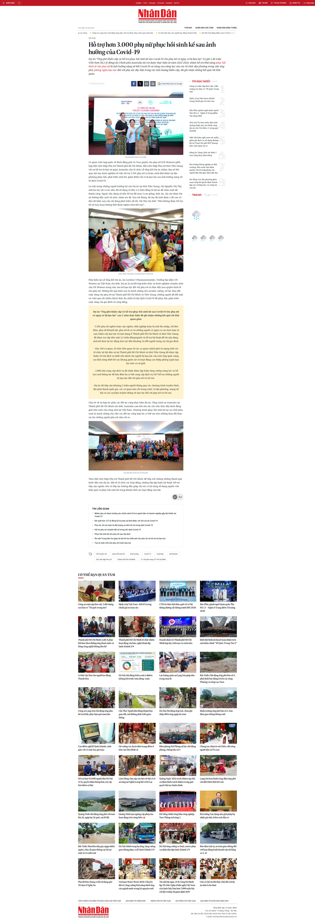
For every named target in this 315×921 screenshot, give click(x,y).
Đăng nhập (310, 3)
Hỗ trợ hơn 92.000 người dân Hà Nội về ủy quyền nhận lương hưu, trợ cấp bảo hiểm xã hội (95, 782)
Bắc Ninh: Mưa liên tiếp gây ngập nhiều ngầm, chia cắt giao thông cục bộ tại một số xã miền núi (96, 849)
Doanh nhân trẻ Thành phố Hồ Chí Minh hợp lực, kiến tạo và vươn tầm (175, 641)
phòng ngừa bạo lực (105, 70)
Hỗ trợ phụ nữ (101, 554)
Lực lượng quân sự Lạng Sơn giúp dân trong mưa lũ (177, 677)
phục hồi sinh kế (118, 554)
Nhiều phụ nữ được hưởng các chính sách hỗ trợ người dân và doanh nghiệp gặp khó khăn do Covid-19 (135, 515)
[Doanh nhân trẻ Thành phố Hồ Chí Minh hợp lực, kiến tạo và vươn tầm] (177, 626)
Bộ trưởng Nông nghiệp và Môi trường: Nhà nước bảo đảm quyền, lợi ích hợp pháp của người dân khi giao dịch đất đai (203, 168)
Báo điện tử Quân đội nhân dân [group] (214, 901)
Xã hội (92, 38)
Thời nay (188, 28)
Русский (160, 3)
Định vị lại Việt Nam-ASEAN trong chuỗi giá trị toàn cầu (202, 99)
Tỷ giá (207, 194)
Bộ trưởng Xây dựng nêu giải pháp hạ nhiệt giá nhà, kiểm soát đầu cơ (217, 816)
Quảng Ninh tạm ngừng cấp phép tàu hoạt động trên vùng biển (136, 816)
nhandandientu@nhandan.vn (225, 916)
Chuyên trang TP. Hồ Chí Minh (154, 559)
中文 (145, 3)
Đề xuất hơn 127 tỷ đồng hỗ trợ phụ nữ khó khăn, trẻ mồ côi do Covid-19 (126, 521)
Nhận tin (296, 3)
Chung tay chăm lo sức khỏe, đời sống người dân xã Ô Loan (217, 748)
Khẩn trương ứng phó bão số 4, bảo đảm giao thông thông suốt (216, 712)
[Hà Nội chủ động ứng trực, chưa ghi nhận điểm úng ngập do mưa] (177, 697)
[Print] (153, 83)
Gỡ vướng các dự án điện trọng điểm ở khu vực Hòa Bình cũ (136, 748)
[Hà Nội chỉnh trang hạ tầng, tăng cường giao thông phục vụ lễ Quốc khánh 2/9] (137, 833)
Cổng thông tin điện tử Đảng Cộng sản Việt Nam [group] (99, 901)
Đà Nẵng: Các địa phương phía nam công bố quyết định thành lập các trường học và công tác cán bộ (203, 183)
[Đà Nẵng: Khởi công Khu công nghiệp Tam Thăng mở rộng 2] (177, 801)
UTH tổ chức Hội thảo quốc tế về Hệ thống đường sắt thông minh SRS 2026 (177, 606)
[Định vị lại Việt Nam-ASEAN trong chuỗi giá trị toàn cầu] (137, 591)
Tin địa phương (280, 3)
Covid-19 (147, 554)
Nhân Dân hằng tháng (227, 28)
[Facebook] (133, 83)
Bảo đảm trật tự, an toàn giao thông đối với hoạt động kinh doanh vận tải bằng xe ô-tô (218, 849)
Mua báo (252, 3)
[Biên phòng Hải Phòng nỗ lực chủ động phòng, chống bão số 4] (177, 733)
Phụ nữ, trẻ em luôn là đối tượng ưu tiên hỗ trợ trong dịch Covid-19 (124, 525)
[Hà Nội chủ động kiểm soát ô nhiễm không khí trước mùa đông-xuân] (137, 662)
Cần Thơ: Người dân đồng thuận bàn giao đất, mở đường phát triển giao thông (136, 714)
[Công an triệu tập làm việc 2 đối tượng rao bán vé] (96, 591)
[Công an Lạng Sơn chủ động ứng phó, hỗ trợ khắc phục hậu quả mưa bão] (96, 697)
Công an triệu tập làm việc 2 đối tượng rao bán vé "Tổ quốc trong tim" (204, 89)
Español (169, 3)
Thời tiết (197, 194)
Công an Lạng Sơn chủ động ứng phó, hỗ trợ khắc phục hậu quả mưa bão (95, 712)
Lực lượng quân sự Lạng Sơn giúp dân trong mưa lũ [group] (215, 33)
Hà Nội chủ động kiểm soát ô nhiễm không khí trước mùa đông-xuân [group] (160, 33)
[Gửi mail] (146, 83)
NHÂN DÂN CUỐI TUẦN (204, 28)
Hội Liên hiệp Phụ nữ (104, 559)
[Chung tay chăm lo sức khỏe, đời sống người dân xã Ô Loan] (218, 733)
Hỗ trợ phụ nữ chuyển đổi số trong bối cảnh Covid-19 (118, 529)
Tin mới (265, 3)
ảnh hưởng (134, 554)
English (138, 3)
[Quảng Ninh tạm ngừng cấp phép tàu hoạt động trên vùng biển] (137, 801)
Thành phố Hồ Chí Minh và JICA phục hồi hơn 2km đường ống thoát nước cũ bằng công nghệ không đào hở (96, 643)
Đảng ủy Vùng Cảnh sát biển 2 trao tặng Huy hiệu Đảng (202, 153)
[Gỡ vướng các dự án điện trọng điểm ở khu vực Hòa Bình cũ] (137, 733)
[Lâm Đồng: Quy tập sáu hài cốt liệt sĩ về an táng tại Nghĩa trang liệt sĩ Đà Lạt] (137, 765)
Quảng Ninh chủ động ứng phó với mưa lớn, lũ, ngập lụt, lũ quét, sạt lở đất (96, 816)
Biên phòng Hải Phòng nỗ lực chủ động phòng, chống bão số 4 (177, 748)
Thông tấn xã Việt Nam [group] (160, 901)
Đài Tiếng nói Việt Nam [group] (186, 901)
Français (152, 3)
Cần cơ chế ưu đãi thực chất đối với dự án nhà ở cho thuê (217, 883)
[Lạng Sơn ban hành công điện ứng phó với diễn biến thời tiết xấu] (218, 765)
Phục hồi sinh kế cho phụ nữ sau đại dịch (112, 534)
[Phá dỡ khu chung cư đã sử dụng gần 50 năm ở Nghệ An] (96, 868)
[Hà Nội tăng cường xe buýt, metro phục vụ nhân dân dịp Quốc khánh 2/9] (177, 833)
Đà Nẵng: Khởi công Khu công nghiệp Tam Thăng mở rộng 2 (176, 816)
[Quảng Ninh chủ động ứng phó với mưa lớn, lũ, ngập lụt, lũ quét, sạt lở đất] (96, 801)
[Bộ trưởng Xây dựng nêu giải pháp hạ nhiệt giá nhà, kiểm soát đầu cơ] (218, 801)
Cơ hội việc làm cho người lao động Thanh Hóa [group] (108, 33)
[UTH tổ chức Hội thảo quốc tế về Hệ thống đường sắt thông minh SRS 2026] (177, 591)
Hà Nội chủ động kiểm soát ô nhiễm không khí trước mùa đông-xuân (135, 677)
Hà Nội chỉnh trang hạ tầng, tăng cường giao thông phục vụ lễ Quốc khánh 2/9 (137, 848)
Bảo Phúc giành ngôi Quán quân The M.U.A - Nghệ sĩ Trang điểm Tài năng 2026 (204, 113)
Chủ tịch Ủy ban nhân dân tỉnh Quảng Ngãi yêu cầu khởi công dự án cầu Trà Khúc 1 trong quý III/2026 (203, 126)
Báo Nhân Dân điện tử (157, 16)
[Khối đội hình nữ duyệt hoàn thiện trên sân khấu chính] (218, 626)
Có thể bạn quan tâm (96, 575)
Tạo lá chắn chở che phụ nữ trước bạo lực (113, 543)
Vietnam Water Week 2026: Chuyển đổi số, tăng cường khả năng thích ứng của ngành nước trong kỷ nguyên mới (136, 885)
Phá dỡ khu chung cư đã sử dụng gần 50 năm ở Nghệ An (95, 883)
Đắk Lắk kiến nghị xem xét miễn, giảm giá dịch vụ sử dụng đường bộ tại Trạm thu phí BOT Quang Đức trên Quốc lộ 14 (204, 141)
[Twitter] (140, 83)
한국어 (176, 3)
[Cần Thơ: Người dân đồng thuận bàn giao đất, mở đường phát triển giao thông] (137, 697)
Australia (160, 554)
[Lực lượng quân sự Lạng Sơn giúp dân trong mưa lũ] (177, 662)
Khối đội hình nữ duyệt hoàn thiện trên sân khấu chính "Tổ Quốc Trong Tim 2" (218, 641)
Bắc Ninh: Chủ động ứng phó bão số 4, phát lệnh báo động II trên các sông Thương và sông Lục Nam (218, 678)
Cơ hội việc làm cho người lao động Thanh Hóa (94, 677)
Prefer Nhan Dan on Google (171, 84)
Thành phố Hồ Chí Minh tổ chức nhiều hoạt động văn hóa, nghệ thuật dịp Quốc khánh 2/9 (136, 643)
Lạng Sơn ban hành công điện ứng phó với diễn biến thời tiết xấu (218, 780)
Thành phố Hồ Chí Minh (126, 559)
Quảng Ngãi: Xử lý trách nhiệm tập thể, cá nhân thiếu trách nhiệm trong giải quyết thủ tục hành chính (177, 782)
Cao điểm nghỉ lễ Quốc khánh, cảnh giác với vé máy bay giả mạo (94, 748)
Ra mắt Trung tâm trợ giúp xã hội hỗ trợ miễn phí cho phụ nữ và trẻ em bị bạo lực (130, 538)
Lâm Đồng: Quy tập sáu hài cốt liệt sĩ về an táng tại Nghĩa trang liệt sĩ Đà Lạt (137, 780)
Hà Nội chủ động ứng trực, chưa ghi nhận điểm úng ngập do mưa (175, 712)
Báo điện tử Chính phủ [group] (136, 901)
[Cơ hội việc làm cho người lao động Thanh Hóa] (96, 662)
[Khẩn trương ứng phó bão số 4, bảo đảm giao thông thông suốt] (218, 697)
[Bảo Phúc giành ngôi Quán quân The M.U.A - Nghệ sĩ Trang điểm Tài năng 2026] (218, 591)
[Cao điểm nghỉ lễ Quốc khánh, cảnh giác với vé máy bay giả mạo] (96, 733)
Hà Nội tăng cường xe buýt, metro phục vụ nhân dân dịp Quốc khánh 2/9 (177, 848)
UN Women (173, 554)
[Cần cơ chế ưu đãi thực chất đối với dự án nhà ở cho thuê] (218, 868)
